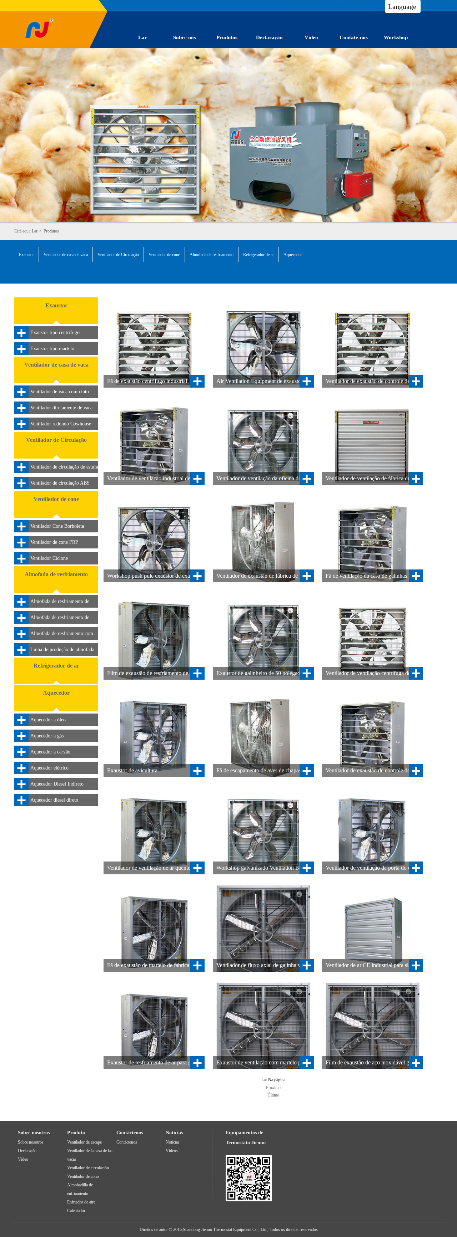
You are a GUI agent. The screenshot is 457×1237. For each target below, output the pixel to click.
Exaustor (26, 254)
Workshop (396, 37)
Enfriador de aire (81, 1202)
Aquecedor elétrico (49, 768)
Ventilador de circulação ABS (60, 483)
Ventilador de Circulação (118, 254)
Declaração (269, 37)
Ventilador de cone (164, 254)
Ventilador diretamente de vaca (61, 407)
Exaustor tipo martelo (52, 348)
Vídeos (172, 1150)
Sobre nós (184, 37)
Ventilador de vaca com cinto (59, 391)
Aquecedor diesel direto (54, 800)
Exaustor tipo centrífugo (55, 332)
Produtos (226, 37)
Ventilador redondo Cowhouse (60, 423)
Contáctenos (126, 1142)
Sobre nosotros (31, 1142)
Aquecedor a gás (47, 735)
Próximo (273, 1087)
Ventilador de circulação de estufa (64, 467)
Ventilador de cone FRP (54, 542)
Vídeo (311, 37)
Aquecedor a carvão (50, 752)
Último (273, 1095)
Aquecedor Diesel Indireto (57, 784)
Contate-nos (354, 37)
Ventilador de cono (83, 1176)
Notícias (173, 1142)
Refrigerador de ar (258, 254)
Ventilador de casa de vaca (66, 254)
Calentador (76, 1210)
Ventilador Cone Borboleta (57, 526)
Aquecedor (292, 254)
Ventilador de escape (84, 1142)
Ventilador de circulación (88, 1167)
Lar (142, 37)
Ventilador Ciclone (49, 558)
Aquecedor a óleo (48, 719)
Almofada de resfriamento (211, 254)
